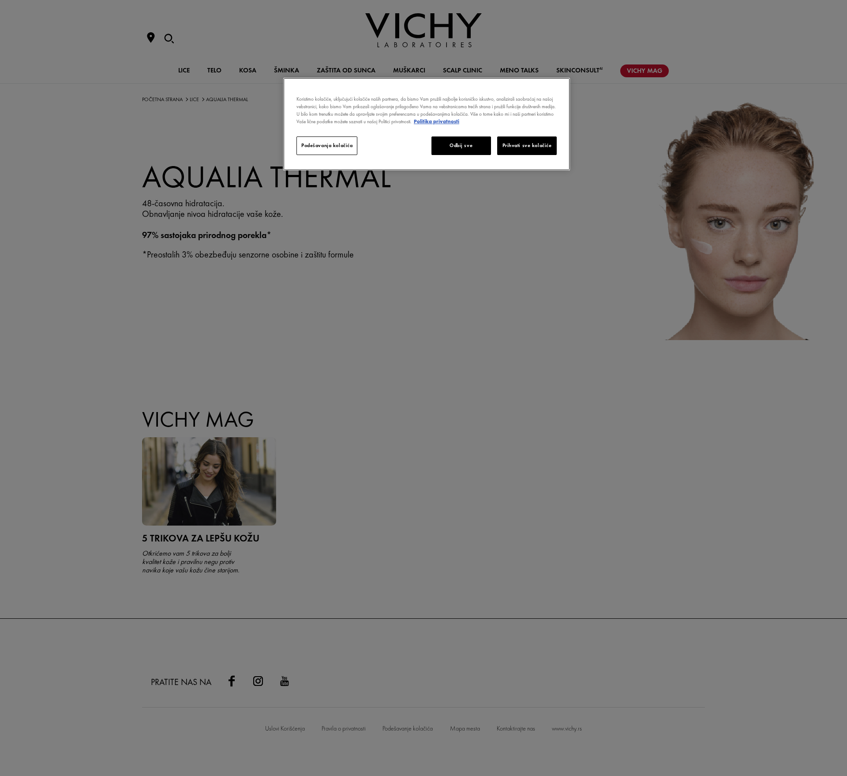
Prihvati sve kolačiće (527, 145)
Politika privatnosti (436, 121)
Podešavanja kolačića (326, 145)
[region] (426, 124)
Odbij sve (461, 145)
